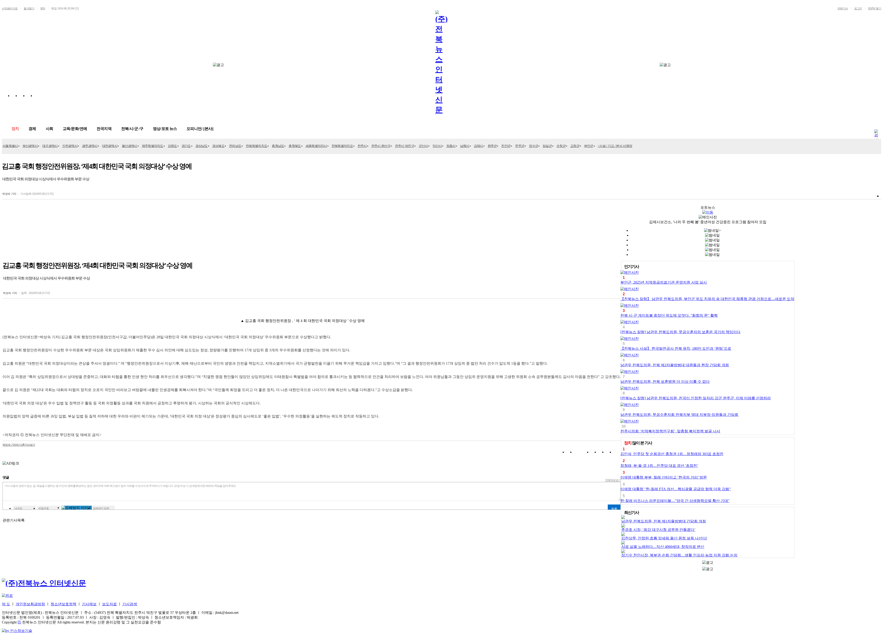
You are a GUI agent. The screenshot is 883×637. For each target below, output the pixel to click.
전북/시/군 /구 (132, 129)
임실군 (547, 146)
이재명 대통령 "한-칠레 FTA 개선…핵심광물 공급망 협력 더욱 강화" (675, 489)
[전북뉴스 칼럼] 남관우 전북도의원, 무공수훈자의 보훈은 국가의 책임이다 (680, 332)
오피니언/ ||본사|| (199, 129)
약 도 (6, 604)
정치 (15, 129)
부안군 (588, 146)
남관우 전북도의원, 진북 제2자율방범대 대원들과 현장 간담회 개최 (674, 365)
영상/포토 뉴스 (165, 129)
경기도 (186, 146)
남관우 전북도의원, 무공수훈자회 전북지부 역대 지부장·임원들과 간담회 (679, 415)
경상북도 (218, 146)
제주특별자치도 (152, 146)
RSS (42, 8)
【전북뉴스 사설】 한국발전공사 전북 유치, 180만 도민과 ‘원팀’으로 (675, 348)
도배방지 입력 (101, 508)
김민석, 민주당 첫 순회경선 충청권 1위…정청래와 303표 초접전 (671, 454)
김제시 (478, 146)
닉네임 (18, 508)
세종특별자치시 (316, 146)
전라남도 (235, 146)
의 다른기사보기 (19, 444)
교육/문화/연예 (75, 129)
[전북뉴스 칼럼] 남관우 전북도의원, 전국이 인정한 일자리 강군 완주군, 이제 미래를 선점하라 (695, 398)
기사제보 (89, 604)
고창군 (574, 146)
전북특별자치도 (256, 146)
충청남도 (278, 146)
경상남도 (201, 146)
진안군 (505, 146)
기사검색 (129, 604)
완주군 (492, 146)
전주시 (362, 146)
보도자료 (109, 604)
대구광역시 (50, 146)
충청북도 (295, 146)
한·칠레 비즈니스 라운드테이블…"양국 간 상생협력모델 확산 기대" (675, 501)
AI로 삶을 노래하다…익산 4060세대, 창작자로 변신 (662, 547)
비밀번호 (43, 508)
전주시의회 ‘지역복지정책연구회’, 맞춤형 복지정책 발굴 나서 (670, 431)
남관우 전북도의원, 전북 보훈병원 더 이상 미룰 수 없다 (665, 381)
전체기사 (842, 8)
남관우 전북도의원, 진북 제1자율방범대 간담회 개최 (663, 521)
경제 (32, 129)
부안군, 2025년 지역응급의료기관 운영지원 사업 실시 (663, 282)
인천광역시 (70, 146)
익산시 (437, 146)
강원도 (172, 146)
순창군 (561, 146)
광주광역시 (89, 146)
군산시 (423, 146)
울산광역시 (129, 146)
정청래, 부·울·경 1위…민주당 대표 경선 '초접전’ (659, 466)
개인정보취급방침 (30, 604)
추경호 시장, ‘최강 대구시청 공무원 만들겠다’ (658, 530)
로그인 (858, 8)
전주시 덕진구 (404, 146)
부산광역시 (30, 146)
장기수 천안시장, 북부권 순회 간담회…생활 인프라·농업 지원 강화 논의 (679, 555)
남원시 (464, 146)
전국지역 (104, 129)
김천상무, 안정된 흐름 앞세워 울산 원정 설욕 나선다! (664, 538)
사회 (49, 129)
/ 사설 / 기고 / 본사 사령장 (615, 146)
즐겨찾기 (29, 8)
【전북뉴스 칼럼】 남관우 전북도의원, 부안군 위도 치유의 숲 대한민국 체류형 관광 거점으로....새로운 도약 (707, 299)
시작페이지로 (9, 8)
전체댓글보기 (613, 480)
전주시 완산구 (380, 146)
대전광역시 (110, 146)
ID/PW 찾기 (874, 8)
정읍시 (451, 146)
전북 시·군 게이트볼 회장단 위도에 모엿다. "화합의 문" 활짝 (669, 315)
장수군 (533, 146)
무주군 (519, 146)
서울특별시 (10, 146)
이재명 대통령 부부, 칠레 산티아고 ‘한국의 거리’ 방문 (663, 477)
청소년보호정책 (63, 604)
